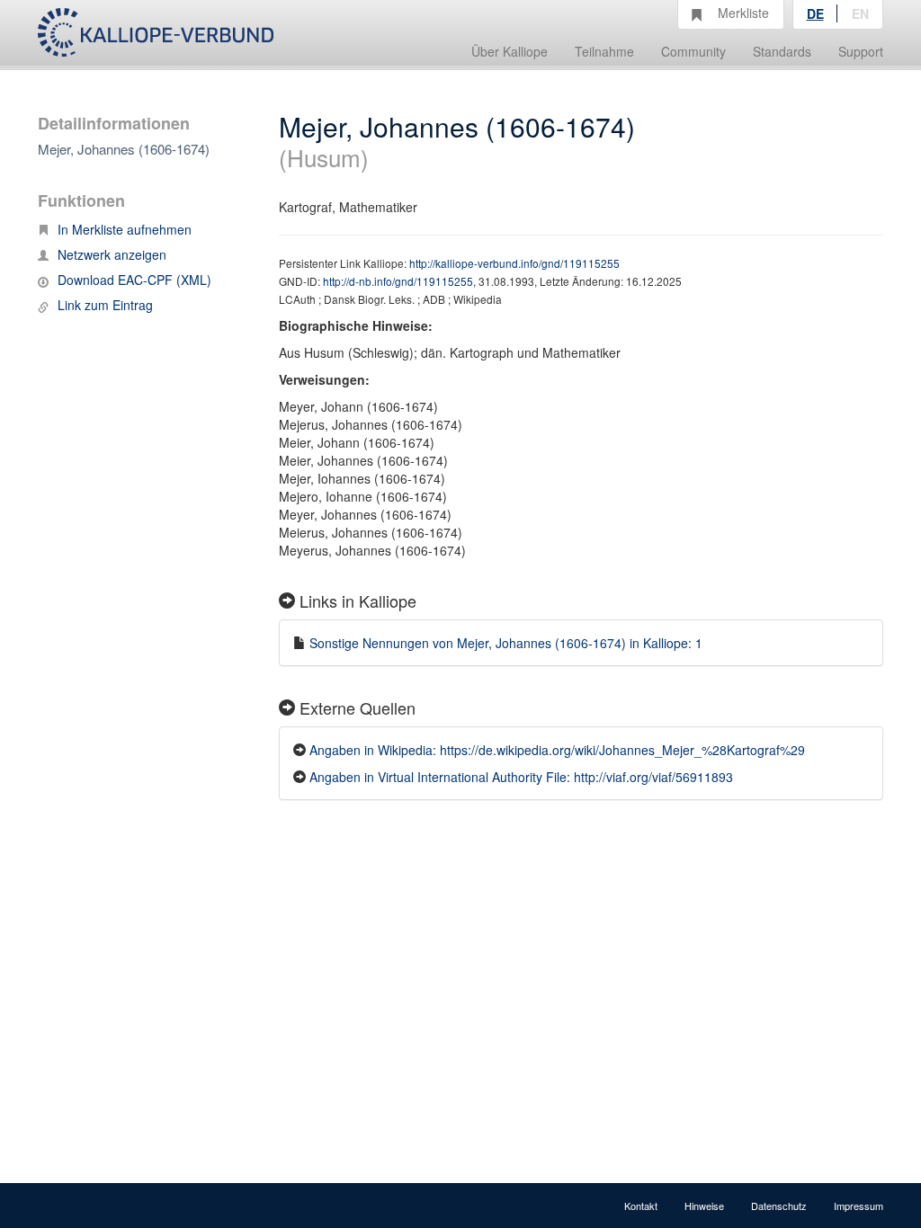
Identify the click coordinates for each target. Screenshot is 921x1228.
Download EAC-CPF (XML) (134, 280)
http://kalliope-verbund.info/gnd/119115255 (514, 263)
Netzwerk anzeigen (112, 254)
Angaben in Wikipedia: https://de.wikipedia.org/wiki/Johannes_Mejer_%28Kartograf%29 (557, 750)
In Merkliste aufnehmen (125, 229)
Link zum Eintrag (105, 305)
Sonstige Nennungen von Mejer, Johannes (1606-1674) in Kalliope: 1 (505, 643)
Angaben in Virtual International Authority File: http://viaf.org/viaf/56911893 (521, 777)
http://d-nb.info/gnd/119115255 (398, 281)
